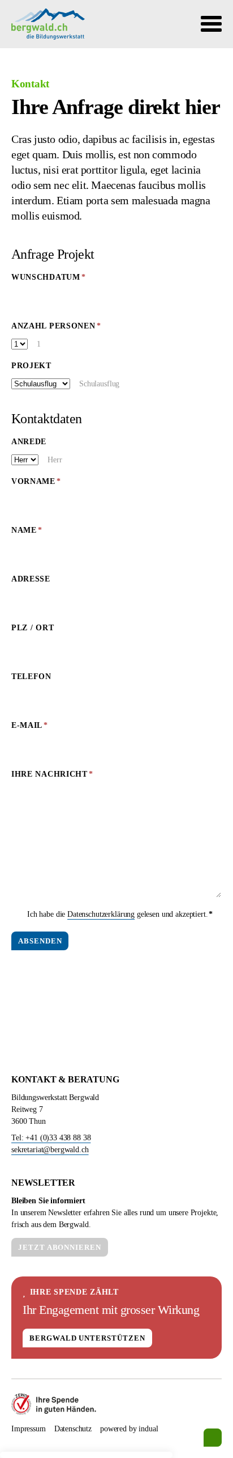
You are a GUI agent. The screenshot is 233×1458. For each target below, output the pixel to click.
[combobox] (49, 343)
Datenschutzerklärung (101, 914)
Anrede (28, 441)
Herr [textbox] (55, 460)
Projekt (31, 365)
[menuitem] (28, 1429)
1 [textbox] (39, 344)
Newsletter (43, 1182)
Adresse (30, 579)
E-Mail (41, 728)
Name (41, 533)
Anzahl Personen (56, 329)
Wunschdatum (48, 280)
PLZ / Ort (32, 627)
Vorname (41, 484)
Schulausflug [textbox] (99, 384)
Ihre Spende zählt (74, 1292)
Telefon (31, 676)
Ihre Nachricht (52, 777)
